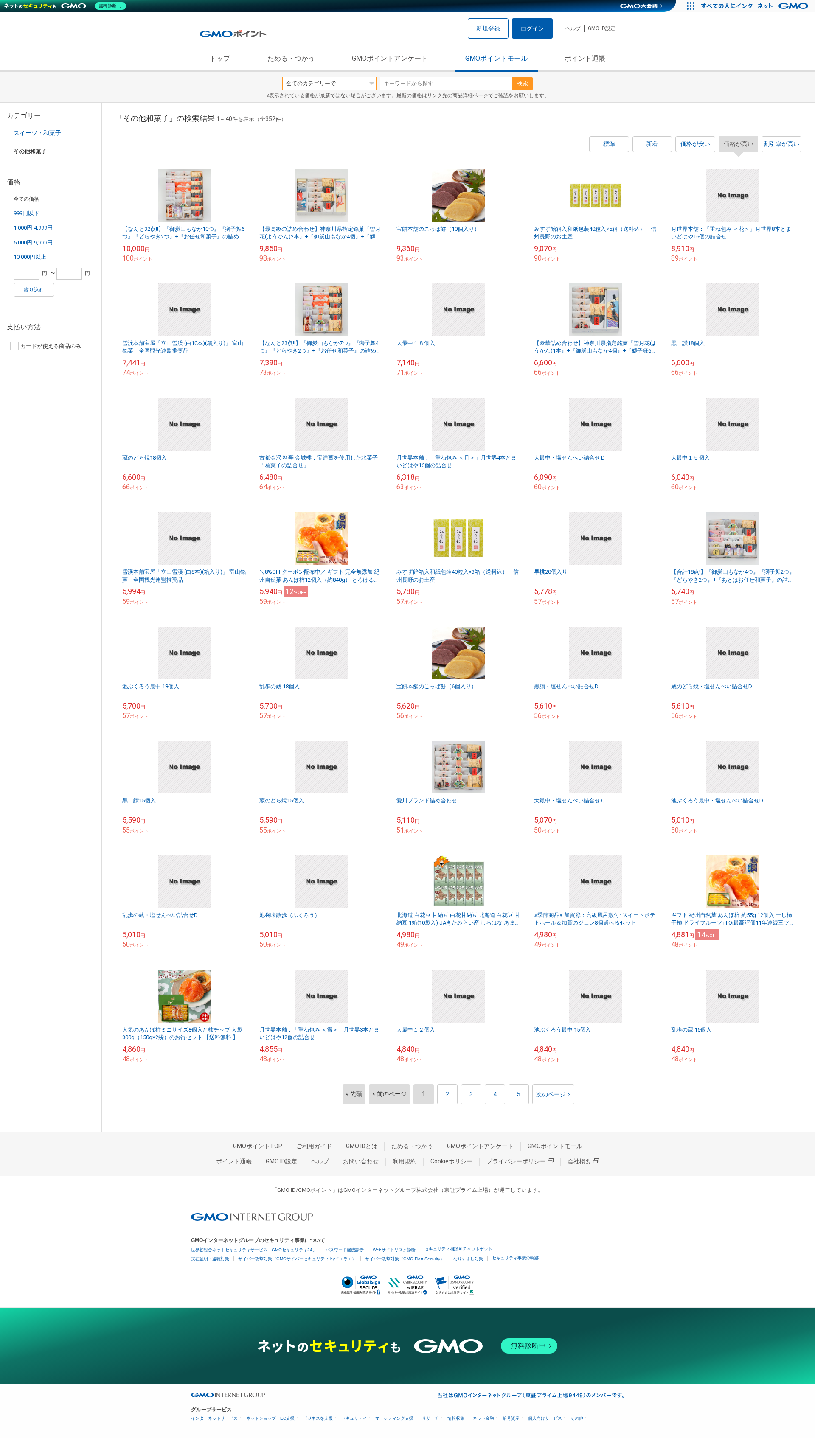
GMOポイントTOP (257, 1146)
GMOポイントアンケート (390, 58)
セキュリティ (354, 1418)
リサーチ (430, 1418)
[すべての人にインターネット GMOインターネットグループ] (756, 6)
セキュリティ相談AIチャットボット (458, 1249)
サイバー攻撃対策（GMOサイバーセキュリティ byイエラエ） (297, 1258)
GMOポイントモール (496, 58)
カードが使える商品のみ (50, 346)
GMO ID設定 (601, 28)
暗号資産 (511, 1418)
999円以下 (26, 213)
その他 (576, 1418)
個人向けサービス (545, 1418)
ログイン (532, 28)
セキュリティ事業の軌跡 (515, 1258)
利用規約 (404, 1161)
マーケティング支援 (394, 1418)
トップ (220, 58)
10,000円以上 (30, 257)
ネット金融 (483, 1418)
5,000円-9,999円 (33, 242)
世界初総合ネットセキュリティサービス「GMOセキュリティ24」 (254, 1249)
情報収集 (455, 1418)
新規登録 (488, 28)
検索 (522, 83)
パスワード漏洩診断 (345, 1249)
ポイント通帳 (585, 58)
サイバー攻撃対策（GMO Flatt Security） (404, 1258)
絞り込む (34, 290)
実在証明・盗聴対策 (210, 1258)
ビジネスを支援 (318, 1418)
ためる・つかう (291, 58)
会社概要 (579, 1161)
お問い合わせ (361, 1161)
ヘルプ (573, 28)
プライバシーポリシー (516, 1161)
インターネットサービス (214, 1418)
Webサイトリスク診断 (394, 1249)
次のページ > (553, 1094)
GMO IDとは (361, 1146)
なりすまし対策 (468, 1258)
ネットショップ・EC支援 (270, 1418)
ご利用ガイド (314, 1146)
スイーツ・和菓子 (37, 132)
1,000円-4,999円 (33, 227)
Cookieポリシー (451, 1161)
